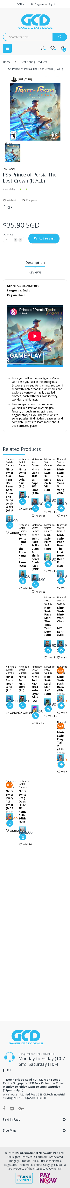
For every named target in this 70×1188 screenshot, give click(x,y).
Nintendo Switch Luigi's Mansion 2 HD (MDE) (50, 685)
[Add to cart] (9, 525)
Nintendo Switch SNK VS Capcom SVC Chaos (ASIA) (38, 481)
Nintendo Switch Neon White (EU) (12, 683)
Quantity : (8, 234)
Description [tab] (35, 262)
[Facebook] (4, 207)
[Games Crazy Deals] (35, 21)
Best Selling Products (33, 62)
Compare (31, 200)
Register (40, 4)
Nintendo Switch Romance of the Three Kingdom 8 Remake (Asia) (25, 550)
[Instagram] (12, 1108)
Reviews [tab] (35, 272)
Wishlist (11, 200)
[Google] (10, 207)
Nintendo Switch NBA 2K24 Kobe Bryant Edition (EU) (38, 689)
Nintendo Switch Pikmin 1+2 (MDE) (50, 541)
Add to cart (47, 238)
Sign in (52, 4)
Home (7, 62)
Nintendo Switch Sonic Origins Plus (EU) (25, 478)
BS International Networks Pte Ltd (39, 1153)
